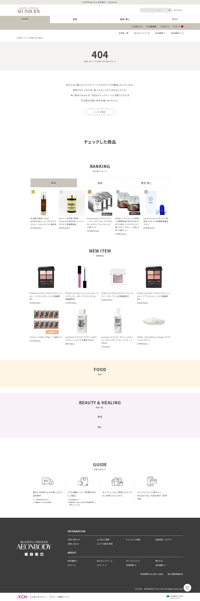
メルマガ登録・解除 (105, 543)
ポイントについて (133, 560)
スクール (100, 565)
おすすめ (178, 10)
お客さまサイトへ (39, 596)
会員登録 (152, 26)
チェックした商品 (133, 539)
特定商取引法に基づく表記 (151, 574)
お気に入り (138, 26)
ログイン (165, 26)
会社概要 (159, 33)
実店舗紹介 (176, 33)
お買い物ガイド (74, 539)
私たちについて (140, 33)
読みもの (159, 560)
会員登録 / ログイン (163, 539)
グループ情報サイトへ (61, 596)
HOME (19, 38)
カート (179, 26)
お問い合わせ (73, 543)
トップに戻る (100, 111)
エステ (70, 565)
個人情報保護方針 (175, 574)
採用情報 (130, 565)
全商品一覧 (123, 33)
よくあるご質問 (103, 539)
